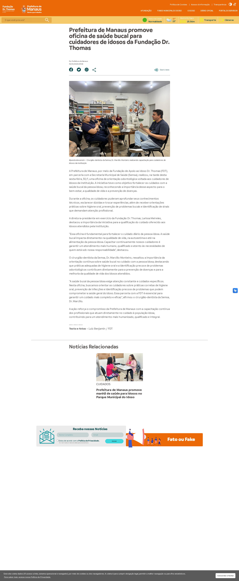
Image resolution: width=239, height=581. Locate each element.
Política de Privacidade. (88, 441)
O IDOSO (191, 11)
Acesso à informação (200, 4)
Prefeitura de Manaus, (84, 171)
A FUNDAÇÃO (146, 11)
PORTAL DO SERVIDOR (228, 11)
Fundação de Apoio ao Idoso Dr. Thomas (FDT (139, 171)
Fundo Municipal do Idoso (169, 11)
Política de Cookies (178, 4)
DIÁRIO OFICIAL (207, 11)
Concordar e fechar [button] (225, 576)
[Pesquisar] (47, 20)
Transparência (220, 4)
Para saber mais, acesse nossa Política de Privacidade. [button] (27, 577)
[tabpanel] (119, 376)
